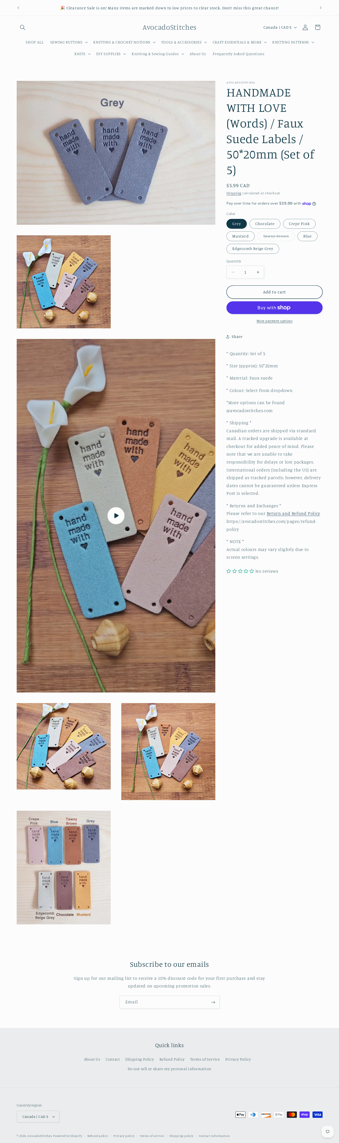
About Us (92, 1059)
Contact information (214, 1136)
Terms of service (152, 1136)
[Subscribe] (213, 1002)
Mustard (240, 236)
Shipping (233, 193)
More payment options (275, 321)
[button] (23, 27)
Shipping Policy (139, 1059)
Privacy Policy (238, 1059)
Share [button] (237, 336)
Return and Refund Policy (293, 513)
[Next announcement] (321, 8)
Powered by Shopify (67, 1136)
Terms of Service (205, 1059)
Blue (307, 236)
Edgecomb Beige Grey (252, 248)
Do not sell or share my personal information (169, 1068)
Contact (113, 1059)
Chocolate (264, 223)
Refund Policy (172, 1059)
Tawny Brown (279, 237)
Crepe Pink (299, 223)
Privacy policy (123, 1136)
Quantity (233, 261)
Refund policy (97, 1136)
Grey (236, 223)
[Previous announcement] (18, 8)
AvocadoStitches (40, 1136)
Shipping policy (181, 1136)
